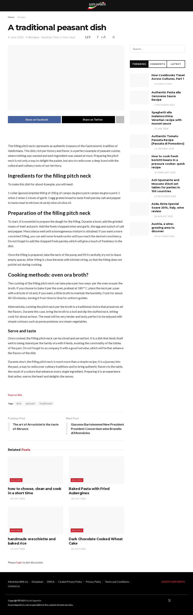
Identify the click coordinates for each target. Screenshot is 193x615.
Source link (15, 395)
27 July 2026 (17, 549)
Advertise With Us (18, 581)
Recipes (22, 17)
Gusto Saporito (33, 600)
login (19, 562)
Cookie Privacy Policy (70, 581)
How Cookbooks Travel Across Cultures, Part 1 (168, 77)
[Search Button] (181, 49)
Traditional (45, 403)
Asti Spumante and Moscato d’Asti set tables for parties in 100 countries (166, 185)
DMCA (50, 581)
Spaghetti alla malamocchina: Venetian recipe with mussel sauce (167, 118)
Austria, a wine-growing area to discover (163, 227)
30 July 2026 (17, 498)
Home (11, 17)
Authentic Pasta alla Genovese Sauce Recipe (166, 96)
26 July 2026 (78, 549)
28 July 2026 (78, 498)
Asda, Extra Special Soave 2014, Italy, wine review (168, 207)
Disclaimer (37, 581)
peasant (30, 403)
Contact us (14, 586)
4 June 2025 (16, 37)
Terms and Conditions (117, 581)
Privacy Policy (93, 581)
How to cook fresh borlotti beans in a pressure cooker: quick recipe (168, 162)
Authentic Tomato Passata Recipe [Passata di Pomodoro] (168, 140)
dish (18, 403)
